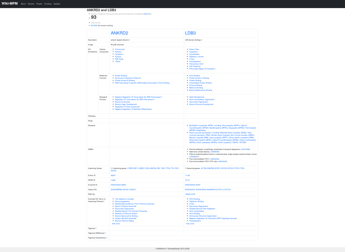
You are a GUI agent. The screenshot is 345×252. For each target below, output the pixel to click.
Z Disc (191, 59)
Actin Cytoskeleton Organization (202, 99)
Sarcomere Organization (198, 101)
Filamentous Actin (196, 63)
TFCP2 (237, 168)
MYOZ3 (231, 168)
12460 (113, 180)
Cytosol (118, 56)
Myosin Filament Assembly (125, 206)
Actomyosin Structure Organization (203, 216)
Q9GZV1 (132, 189)
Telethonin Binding (196, 201)
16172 (187, 180)
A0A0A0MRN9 (116, 189)
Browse (31, 3)
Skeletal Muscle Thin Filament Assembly (131, 211)
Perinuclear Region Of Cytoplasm (202, 68)
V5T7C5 (227, 189)
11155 (187, 175)
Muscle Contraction (122, 101)
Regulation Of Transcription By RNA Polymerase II (135, 99)
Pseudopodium (195, 61)
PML (158, 168)
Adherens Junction (196, 56)
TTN (172, 168)
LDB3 (190, 32)
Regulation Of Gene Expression (127, 106)
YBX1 (177, 168)
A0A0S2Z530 (201, 189)
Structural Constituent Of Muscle (128, 78)
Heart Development (196, 97)
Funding (47, 3)
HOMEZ (141, 168)
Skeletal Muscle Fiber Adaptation (202, 208)
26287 (113, 175)
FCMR (130, 168)
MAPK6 (153, 168)
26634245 (215, 159)
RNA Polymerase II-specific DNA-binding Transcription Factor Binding (142, 82)
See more (116, 223)
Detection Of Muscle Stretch (126, 213)
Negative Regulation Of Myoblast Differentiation (133, 109)
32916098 (245, 149)
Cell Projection (195, 66)
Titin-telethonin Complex (124, 199)
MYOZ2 (224, 168)
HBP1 (135, 168)
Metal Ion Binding (196, 87)
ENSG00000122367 (192, 184)
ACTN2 (204, 168)
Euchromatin (120, 49)
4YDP (193, 194)
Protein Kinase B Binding (125, 80)
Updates (57, 3)
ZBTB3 (113, 170)
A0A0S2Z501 (190, 189)
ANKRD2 (119, 32)
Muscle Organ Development (126, 104)
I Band (117, 61)
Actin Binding (194, 75)
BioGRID (94, 25)
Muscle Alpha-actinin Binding (200, 90)
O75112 (221, 189)
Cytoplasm (119, 54)
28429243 (194, 156)
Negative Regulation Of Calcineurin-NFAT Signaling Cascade (213, 218)
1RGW (187, 194)
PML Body (119, 59)
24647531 (147, 14)
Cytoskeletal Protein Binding (200, 82)
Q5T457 (126, 189)
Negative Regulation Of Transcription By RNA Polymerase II (138, 97)
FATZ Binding (194, 199)
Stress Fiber (194, 49)
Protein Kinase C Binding (199, 78)
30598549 (215, 151)
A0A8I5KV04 (212, 189)
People (39, 3)
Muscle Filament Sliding (124, 220)
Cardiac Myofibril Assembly (126, 218)
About (23, 3)
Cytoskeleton (194, 54)
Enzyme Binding (195, 85)
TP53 (168, 168)
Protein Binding (121, 75)
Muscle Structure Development (201, 104)
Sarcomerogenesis (122, 201)
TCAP (163, 168)
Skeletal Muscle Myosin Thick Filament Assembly (134, 203)
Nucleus (118, 51)
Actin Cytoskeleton (196, 211)
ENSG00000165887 (118, 184)
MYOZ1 (218, 168)
